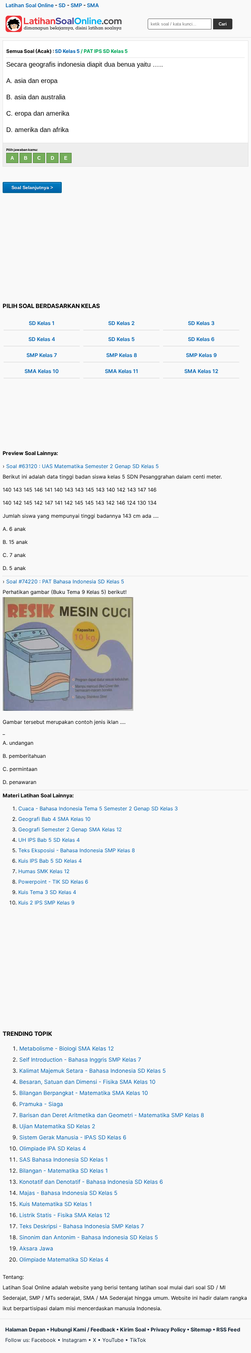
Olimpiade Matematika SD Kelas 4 (64, 1259)
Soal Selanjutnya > (32, 187)
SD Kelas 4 (41, 339)
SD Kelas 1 (42, 323)
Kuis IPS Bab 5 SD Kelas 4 (50, 860)
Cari (223, 24)
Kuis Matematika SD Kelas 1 (55, 1204)
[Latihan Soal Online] (63, 24)
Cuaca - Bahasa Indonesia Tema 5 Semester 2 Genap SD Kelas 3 (98, 808)
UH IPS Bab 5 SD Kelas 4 (49, 840)
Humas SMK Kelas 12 (44, 871)
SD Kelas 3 (201, 323)
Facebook (43, 1340)
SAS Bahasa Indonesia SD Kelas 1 (63, 1159)
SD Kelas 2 (121, 323)
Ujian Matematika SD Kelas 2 (57, 1126)
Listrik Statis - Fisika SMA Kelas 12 (64, 1215)
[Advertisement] (125, 246)
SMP (76, 5)
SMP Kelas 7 (41, 355)
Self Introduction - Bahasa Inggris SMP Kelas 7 (80, 1059)
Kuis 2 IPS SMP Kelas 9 (46, 902)
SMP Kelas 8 (121, 355)
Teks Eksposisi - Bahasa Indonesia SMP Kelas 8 (76, 850)
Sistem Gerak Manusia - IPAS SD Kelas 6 (72, 1137)
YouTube (113, 1340)
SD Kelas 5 (67, 51)
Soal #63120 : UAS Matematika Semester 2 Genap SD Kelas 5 (82, 466)
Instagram (74, 1340)
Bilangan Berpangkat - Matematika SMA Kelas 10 (83, 1093)
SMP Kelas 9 (201, 355)
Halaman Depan (25, 1329)
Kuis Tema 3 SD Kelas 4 (47, 892)
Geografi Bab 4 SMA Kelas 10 (54, 819)
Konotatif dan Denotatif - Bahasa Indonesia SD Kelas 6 (91, 1182)
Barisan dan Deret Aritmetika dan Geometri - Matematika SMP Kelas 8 (111, 1115)
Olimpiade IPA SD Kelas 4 (52, 1148)
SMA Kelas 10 (42, 371)
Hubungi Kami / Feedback (82, 1329)
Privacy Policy (168, 1329)
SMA (93, 5)
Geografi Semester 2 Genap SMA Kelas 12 (70, 829)
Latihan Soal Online (30, 5)
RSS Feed (228, 1329)
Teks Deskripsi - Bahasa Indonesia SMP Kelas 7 (81, 1226)
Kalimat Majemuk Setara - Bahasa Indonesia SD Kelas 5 (92, 1071)
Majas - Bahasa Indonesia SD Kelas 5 (68, 1193)
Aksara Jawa (36, 1248)
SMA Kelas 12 (201, 371)
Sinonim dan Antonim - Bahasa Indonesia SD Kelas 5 (88, 1237)
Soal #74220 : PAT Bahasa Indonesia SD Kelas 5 (65, 581)
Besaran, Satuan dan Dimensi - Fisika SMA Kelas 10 (87, 1082)
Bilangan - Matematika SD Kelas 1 (63, 1170)
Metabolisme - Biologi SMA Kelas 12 (66, 1048)
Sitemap (201, 1329)
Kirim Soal (133, 1329)
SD (62, 5)
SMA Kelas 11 (121, 371)
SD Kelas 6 (201, 339)
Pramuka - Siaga (41, 1104)
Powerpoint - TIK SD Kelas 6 (53, 881)
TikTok (138, 1340)
